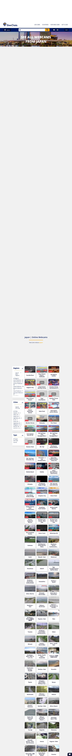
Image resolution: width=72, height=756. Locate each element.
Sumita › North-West (42, 644)
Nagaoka (41, 730)
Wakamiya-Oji (54, 533)
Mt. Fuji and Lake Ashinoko (54, 484)
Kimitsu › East (42, 669)
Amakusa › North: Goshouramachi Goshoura (53, 545)
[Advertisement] (36, 11)
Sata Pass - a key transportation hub (42, 459)
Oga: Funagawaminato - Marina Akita (54, 569)
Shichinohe (30, 694)
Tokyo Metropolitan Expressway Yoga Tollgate (54, 472)
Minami (30, 644)
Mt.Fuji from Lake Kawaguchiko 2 (42, 435)
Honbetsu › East (30, 606)
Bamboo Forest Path (54, 399)
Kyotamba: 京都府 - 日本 (30, 754)
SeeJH (66, 30)
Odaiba (42, 472)
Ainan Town (53, 495)
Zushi (30, 557)
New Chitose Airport (30, 399)
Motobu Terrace (30, 423)
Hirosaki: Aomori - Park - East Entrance (30, 742)
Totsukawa (30, 568)
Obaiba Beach (30, 472)
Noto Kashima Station (30, 533)
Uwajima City (42, 495)
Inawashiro (42, 581)
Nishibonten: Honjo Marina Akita (42, 545)
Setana (42, 741)
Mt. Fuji (42, 446)
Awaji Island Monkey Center (42, 387)
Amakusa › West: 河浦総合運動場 (30, 619)
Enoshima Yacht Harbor (42, 508)
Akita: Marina (30, 593)
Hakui (53, 632)
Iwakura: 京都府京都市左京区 (53, 656)
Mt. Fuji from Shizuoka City (30, 459)
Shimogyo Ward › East (54, 718)
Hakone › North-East (42, 606)
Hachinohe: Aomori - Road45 (30, 669)
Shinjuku (30, 484)
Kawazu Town (30, 446)
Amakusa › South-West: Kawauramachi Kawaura (42, 632)
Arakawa (30, 545)
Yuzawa (30, 632)
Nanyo (54, 682)
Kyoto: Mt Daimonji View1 (30, 718)
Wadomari (54, 557)
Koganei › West (54, 741)
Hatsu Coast (42, 533)
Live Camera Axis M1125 (30, 434)
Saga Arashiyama (42, 399)
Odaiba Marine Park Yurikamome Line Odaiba (30, 508)
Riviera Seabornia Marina (30, 521)
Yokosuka (42, 423)
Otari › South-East (54, 644)
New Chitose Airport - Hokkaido (41, 375)
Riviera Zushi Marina (53, 508)
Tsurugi (30, 730)
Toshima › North (53, 581)
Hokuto (54, 694)
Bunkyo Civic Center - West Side (42, 521)
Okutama (53, 730)
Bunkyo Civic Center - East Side (53, 521)
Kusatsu (53, 754)
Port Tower (54, 423)
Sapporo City (30, 387)
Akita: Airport (54, 706)
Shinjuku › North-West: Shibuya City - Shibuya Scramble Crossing (42, 682)
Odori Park (42, 411)
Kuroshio (53, 669)
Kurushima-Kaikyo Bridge (30, 495)
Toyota (30, 682)
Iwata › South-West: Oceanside (42, 656)
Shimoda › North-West (42, 593)
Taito (53, 619)
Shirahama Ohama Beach (54, 446)
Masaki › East (42, 557)
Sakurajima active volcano (54, 411)
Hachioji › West (42, 706)
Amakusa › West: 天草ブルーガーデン (30, 656)
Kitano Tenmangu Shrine (30, 411)
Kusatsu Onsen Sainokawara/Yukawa (54, 387)
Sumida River (30, 375)
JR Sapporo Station (54, 375)
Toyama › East (42, 619)
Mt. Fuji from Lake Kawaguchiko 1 (54, 435)
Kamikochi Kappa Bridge (42, 484)
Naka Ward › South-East (53, 593)
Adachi (42, 568)
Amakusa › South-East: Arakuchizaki (30, 582)
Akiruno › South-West (42, 694)
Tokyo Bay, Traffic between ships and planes (53, 459)
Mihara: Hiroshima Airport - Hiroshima (42, 718)
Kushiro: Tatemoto (30, 706)
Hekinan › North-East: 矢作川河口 (54, 606)
